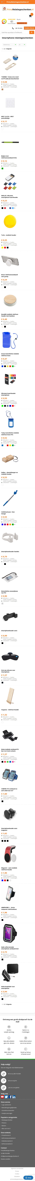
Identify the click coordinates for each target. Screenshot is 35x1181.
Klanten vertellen (5, 1159)
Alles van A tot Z (6, 1128)
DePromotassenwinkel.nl (8, 1138)
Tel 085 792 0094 (5, 1153)
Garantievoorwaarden (8, 1110)
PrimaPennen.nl (6, 1135)
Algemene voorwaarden (17, 1168)
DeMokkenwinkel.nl (7, 1141)
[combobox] (16, 32)
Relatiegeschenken (7, 1120)
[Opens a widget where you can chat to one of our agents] (28, 1178)
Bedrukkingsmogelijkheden (9, 1107)
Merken (4, 1125)
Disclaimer (17, 1176)
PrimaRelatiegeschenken (8, 1150)
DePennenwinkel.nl (7, 1144)
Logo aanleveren (6, 1105)
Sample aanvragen (7, 1113)
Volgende (9, 49)
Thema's (4, 1123)
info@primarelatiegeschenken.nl (10, 1156)
